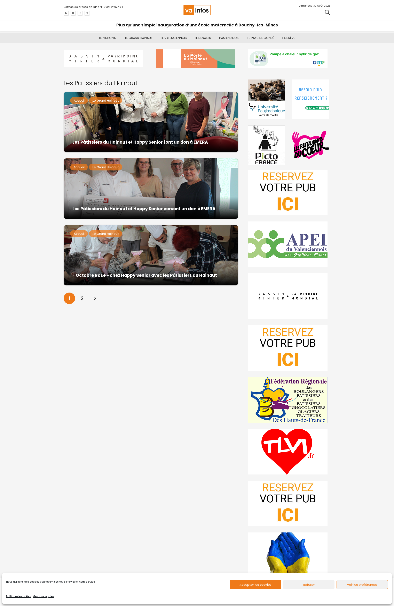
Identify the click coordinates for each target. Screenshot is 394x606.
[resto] (311, 145)
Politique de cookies (18, 596)
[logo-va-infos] (197, 10)
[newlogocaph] (197, 58)
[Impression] (289, 244)
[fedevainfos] (289, 400)
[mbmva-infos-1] (289, 296)
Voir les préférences (362, 584)
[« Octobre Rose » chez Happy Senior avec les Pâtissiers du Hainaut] (151, 255)
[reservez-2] (289, 348)
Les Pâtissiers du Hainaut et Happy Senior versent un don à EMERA (143, 209)
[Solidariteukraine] (289, 555)
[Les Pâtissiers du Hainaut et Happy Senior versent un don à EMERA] (151, 188)
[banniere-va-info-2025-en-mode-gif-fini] (289, 58)
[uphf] (267, 99)
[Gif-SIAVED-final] (311, 99)
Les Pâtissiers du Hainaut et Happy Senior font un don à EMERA (140, 142)
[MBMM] (105, 58)
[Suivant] (95, 298)
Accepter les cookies (255, 584)
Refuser (309, 584)
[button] (327, 12)
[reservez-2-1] (289, 192)
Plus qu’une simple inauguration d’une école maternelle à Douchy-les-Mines (197, 25)
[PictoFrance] (267, 145)
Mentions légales (43, 596)
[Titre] (66, 13)
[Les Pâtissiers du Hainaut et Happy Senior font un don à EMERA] (151, 122)
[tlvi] (289, 451)
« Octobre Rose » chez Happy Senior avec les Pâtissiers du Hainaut (144, 275)
